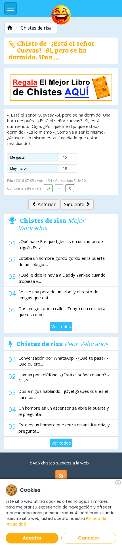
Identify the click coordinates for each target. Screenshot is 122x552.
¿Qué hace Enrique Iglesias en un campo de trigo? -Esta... (60, 244)
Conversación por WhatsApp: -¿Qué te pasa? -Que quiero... (63, 361)
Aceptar (32, 538)
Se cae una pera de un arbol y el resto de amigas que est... (58, 294)
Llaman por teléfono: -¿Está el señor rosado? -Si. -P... (63, 377)
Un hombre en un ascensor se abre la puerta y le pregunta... (63, 411)
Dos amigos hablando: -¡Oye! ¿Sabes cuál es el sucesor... (63, 394)
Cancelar (88, 538)
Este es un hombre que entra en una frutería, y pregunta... (64, 427)
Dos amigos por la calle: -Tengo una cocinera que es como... (61, 311)
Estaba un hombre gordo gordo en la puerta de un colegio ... (61, 261)
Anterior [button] (46, 204)
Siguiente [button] (74, 204)
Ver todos (61, 326)
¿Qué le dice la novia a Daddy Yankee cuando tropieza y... (62, 278)
